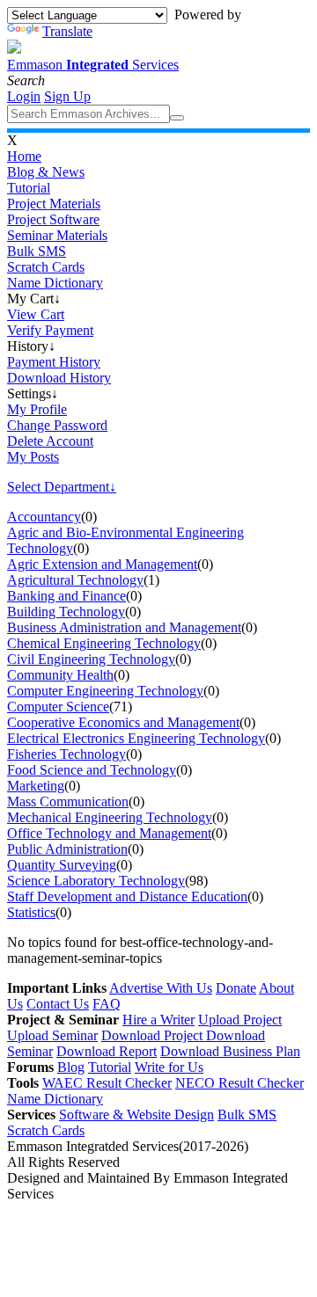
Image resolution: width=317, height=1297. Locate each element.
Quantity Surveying (61, 864)
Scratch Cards (46, 266)
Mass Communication (68, 801)
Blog (71, 1067)
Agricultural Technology (75, 579)
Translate (67, 31)
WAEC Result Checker (107, 1082)
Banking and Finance (66, 595)
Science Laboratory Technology (96, 880)
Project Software (53, 219)
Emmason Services (93, 64)
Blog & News (46, 171)
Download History (59, 377)
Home (24, 156)
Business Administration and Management (124, 627)
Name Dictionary (55, 282)
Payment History (53, 361)
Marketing (35, 785)
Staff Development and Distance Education (127, 896)
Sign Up (67, 96)
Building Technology (66, 611)
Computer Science (58, 706)
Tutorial (28, 187)
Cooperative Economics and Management (123, 722)
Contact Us (57, 1003)
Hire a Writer (158, 1019)
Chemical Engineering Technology (104, 643)
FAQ (106, 1003)
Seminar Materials (57, 235)
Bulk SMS (36, 251)
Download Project (153, 1035)
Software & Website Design (136, 1114)
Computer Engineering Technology (105, 690)
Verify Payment (50, 330)
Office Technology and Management (109, 833)
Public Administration (67, 849)
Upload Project (240, 1019)
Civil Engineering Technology (91, 659)
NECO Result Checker (239, 1082)
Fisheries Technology (66, 754)
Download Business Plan (230, 1051)
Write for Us (169, 1067)
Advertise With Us (160, 987)
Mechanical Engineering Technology (109, 817)
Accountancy (44, 516)
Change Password (57, 425)
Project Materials (53, 203)
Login (24, 96)
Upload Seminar (52, 1035)
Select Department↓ (61, 486)
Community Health (60, 674)
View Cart (35, 314)
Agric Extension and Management (102, 564)
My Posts (33, 456)
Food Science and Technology (91, 769)
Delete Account (50, 441)
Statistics (31, 912)
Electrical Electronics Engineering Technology (136, 738)
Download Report (106, 1051)
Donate (236, 987)
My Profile (37, 409)
